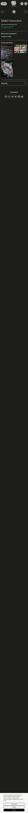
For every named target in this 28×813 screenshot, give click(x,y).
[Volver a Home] (13, 3)
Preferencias (14, 804)
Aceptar (14, 810)
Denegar (14, 807)
